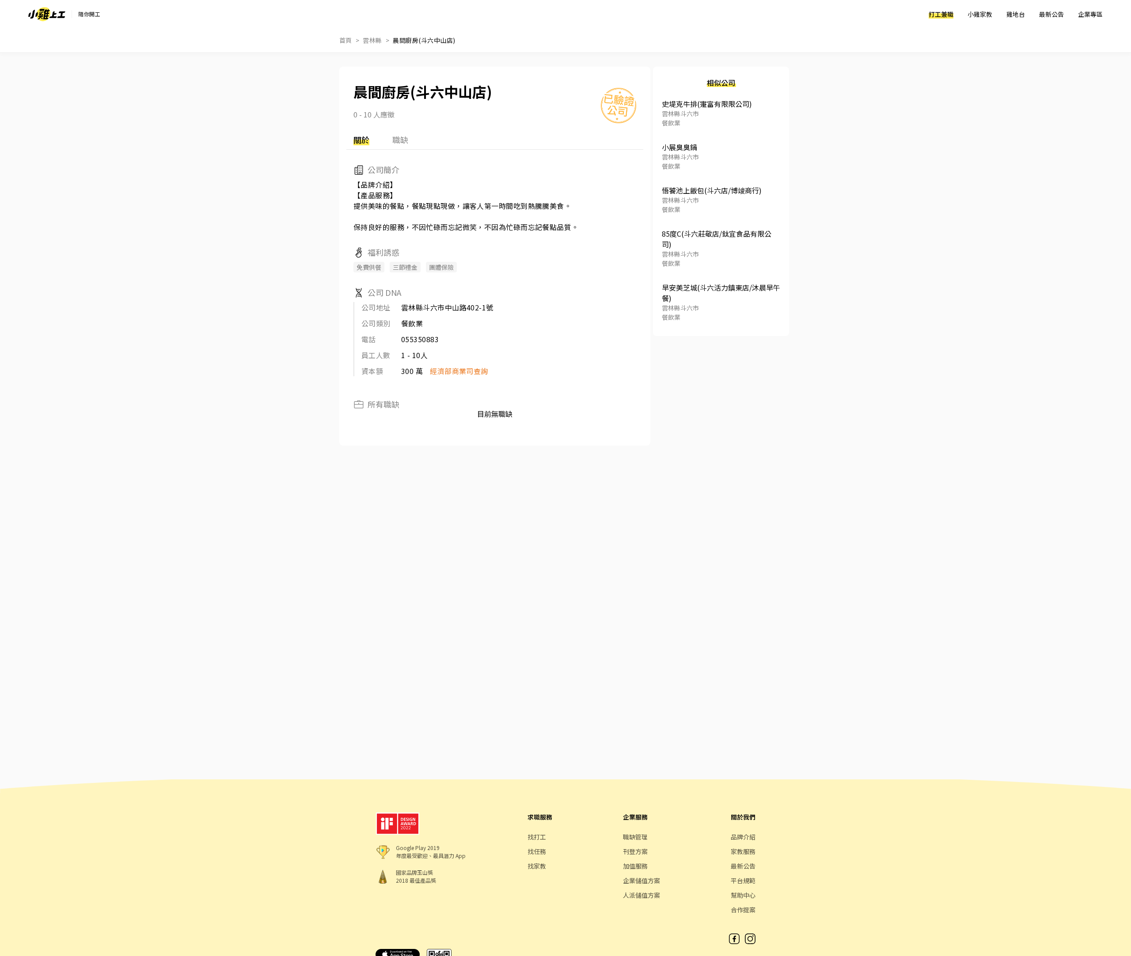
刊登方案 (635, 851)
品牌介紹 (743, 836)
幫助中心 (743, 895)
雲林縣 (372, 40)
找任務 (537, 851)
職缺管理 (635, 836)
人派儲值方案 (641, 895)
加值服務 (635, 866)
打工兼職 (941, 14)
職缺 (400, 139)
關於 (361, 139)
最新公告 (1051, 14)
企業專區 (1090, 14)
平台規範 (743, 880)
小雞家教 (980, 14)
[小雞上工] (46, 14)
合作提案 (743, 909)
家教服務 (743, 851)
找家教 (537, 866)
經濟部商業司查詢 (459, 371)
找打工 (537, 836)
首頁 (345, 40)
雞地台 (1015, 14)
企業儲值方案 (641, 880)
